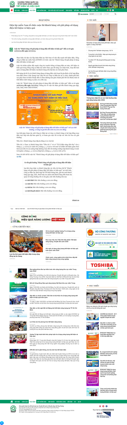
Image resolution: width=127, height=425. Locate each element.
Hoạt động (32, 10)
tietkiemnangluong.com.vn (30, 412)
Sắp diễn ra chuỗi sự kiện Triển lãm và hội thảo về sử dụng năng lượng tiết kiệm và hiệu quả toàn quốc (54, 296)
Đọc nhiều (94, 286)
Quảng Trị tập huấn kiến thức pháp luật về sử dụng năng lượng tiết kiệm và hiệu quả (54, 335)
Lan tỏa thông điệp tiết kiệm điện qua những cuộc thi (26, 42)
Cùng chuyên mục (22, 226)
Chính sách (25, 10)
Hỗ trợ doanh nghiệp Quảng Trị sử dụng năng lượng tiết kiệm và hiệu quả (60, 232)
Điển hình (76, 10)
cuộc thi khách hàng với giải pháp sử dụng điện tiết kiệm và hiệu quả (44, 208)
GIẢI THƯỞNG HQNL (41, 10)
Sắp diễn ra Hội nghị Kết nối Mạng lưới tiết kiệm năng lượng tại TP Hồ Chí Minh (53, 309)
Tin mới (92, 20)
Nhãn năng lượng (61, 402)
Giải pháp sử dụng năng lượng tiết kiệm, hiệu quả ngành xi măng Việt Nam (101, 43)
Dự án (92, 10)
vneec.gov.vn (38, 412)
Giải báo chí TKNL (85, 10)
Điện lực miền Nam (20, 208)
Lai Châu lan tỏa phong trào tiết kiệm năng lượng (46, 322)
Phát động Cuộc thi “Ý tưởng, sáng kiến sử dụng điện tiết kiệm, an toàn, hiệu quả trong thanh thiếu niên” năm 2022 (44, 36)
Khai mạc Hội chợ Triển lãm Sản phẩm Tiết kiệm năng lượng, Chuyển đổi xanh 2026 (61, 241)
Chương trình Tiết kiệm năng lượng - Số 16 (100, 50)
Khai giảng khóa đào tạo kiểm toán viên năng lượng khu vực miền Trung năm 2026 (53, 270)
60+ (97, 10)
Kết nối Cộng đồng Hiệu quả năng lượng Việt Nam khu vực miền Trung (52, 283)
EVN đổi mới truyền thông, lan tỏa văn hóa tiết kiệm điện (48, 350)
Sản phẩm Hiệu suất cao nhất (56, 10)
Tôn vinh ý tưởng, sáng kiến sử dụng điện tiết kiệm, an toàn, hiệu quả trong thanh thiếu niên (37, 39)
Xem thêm (113, 134)
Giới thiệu (17, 10)
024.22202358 (84, 14)
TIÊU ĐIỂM (93, 76)
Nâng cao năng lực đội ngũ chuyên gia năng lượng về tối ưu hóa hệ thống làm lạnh (101, 307)
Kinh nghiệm (69, 10)
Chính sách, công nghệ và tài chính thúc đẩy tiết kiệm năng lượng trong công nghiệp (61, 258)
